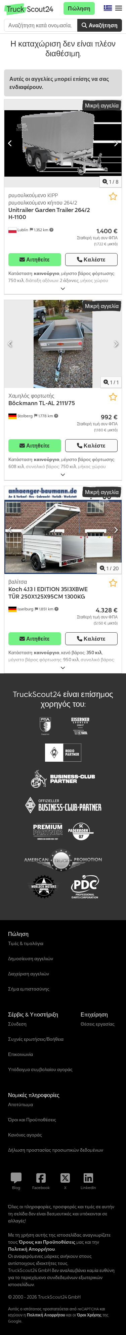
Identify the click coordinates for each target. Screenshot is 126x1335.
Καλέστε (95, 259)
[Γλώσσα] (108, 8)
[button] (118, 8)
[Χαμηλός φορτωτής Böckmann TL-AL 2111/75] (63, 344)
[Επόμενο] (115, 143)
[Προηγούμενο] (10, 143)
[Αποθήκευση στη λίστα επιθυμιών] (113, 196)
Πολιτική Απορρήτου (46, 1314)
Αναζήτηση (102, 25)
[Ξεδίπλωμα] (62, 288)
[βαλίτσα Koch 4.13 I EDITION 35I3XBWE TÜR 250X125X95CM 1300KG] (63, 530)
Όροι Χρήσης (89, 1314)
